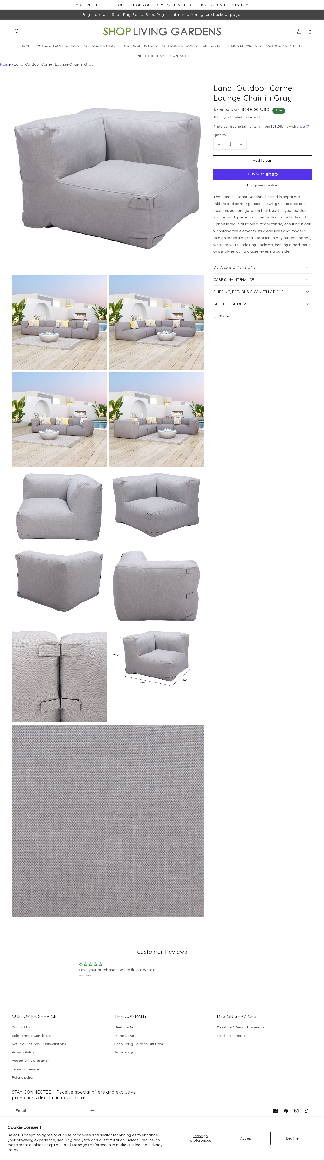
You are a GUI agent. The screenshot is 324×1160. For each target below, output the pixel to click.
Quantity (219, 135)
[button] (17, 31)
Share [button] (224, 316)
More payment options (262, 185)
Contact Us (21, 1027)
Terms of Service (25, 1069)
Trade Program (126, 1052)
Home (5, 64)
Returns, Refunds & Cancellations (39, 1044)
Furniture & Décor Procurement (242, 1027)
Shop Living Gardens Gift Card (138, 1044)
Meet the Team (126, 1027)
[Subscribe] (92, 1110)
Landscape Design (232, 1035)
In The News (124, 1035)
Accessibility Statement (31, 1060)
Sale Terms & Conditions (31, 1035)
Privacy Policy (23, 1052)
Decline (292, 1138)
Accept (246, 1138)
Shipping (219, 117)
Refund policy (23, 1077)
